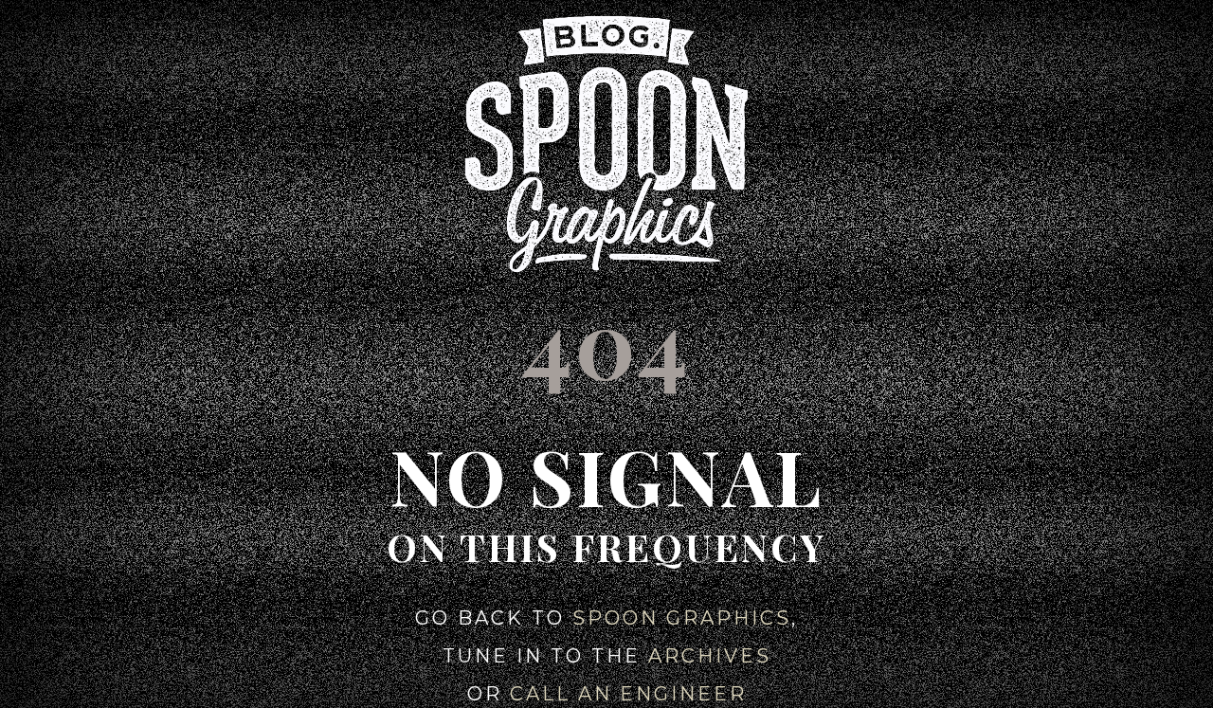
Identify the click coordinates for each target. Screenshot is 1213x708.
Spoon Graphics (681, 618)
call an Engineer (628, 693)
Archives (709, 655)
